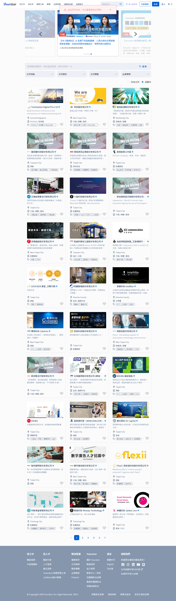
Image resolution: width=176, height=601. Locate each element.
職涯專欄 (75, 568)
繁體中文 (111, 559)
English (110, 564)
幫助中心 (91, 572)
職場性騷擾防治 (94, 581)
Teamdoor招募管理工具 (54, 572)
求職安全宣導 (97, 594)
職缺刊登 (47, 559)
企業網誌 (75, 572)
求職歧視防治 (93, 586)
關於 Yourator (93, 559)
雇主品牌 (47, 568)
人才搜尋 (47, 564)
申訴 (99, 572)
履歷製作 (75, 559)
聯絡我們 (91, 564)
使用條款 (112, 594)
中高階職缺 (32, 564)
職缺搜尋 (31, 559)
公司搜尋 (75, 564)
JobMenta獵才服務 (52, 577)
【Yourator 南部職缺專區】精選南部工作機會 (80, 40)
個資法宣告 (125, 594)
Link (27, 87)
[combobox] (112, 4)
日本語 (110, 568)
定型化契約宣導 (142, 594)
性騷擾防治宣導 (94, 577)
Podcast (75, 577)
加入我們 (91, 568)
